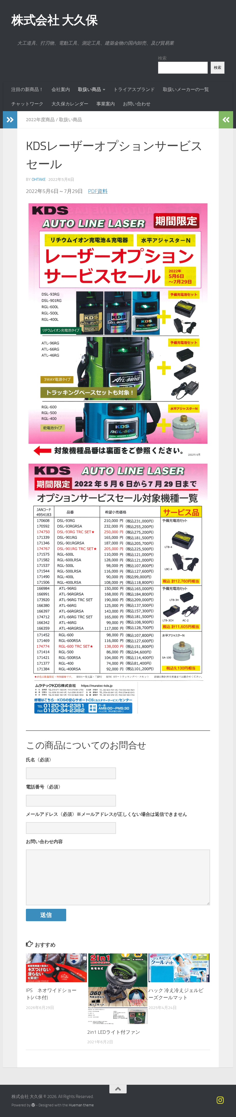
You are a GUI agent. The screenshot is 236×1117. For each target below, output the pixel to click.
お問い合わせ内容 (44, 841)
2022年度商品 (40, 119)
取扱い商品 (89, 89)
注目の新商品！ (27, 89)
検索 (162, 58)
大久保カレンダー (70, 104)
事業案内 (105, 104)
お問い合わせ (137, 104)
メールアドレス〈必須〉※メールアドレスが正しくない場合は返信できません (106, 814)
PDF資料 (98, 191)
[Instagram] (220, 1100)
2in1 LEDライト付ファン (113, 1032)
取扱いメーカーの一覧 (186, 89)
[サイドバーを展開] (10, 119)
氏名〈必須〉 (40, 760)
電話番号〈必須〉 (44, 787)
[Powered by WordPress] (33, 1105)
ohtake (39, 179)
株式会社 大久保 (55, 20)
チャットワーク (27, 104)
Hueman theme (81, 1105)
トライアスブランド (134, 89)
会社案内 (61, 89)
